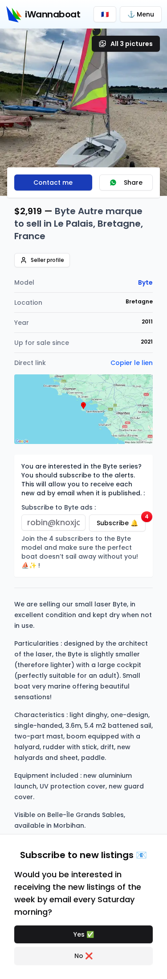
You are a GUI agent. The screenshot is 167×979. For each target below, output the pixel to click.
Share (133, 182)
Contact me (53, 182)
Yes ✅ (83, 934)
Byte (145, 282)
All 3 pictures (131, 43)
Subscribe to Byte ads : (58, 507)
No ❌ (83, 955)
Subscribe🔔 (121, 520)
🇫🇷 (105, 14)
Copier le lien (131, 362)
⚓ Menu (140, 14)
